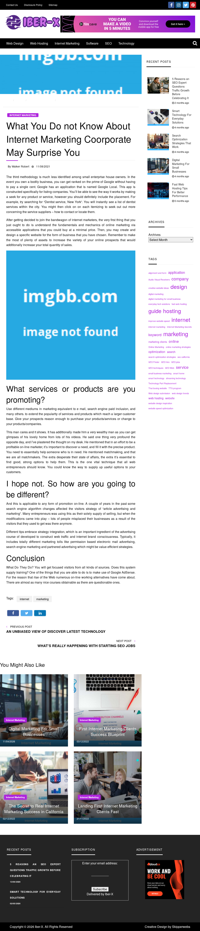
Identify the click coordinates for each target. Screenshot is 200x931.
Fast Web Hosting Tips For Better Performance (180, 190)
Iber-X (109, 894)
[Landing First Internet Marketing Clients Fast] (110, 787)
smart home (178, 373)
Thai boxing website (157, 388)
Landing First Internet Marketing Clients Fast (108, 808)
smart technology (156, 378)
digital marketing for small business (164, 298)
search (171, 352)
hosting (172, 311)
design (179, 286)
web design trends (180, 393)
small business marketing (159, 373)
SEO (108, 43)
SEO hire (165, 362)
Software (92, 43)
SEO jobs (175, 362)
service (182, 367)
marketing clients (157, 342)
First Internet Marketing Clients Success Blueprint (108, 731)
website (170, 398)
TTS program (175, 388)
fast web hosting (179, 304)
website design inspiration (160, 403)
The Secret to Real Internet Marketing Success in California (33, 808)
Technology (126, 43)
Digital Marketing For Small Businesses (180, 165)
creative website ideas (158, 287)
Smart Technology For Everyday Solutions (181, 116)
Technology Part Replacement (162, 383)
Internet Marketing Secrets (179, 326)
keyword (155, 334)
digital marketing (155, 294)
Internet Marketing (67, 43)
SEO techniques (155, 367)
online (174, 341)
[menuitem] (15, 43)
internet (180, 319)
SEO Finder (153, 362)
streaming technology (176, 378)
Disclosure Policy (33, 4)
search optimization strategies (162, 356)
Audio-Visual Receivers (159, 279)
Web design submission (159, 393)
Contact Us (12, 4)
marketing (175, 333)
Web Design (14, 43)
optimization (156, 351)
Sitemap (53, 4)
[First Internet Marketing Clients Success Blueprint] (110, 710)
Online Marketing (156, 347)
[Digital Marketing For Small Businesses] (36, 710)
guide (154, 311)
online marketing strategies (178, 347)
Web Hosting (39, 43)
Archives (154, 234)
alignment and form (157, 272)
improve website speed (159, 321)
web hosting (155, 398)
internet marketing (156, 326)
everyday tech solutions (159, 304)
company (180, 279)
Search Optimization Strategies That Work (181, 141)
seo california (184, 356)
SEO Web (169, 367)
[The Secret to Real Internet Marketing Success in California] (36, 787)
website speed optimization (160, 408)
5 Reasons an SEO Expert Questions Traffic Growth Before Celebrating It (180, 88)
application (176, 272)
